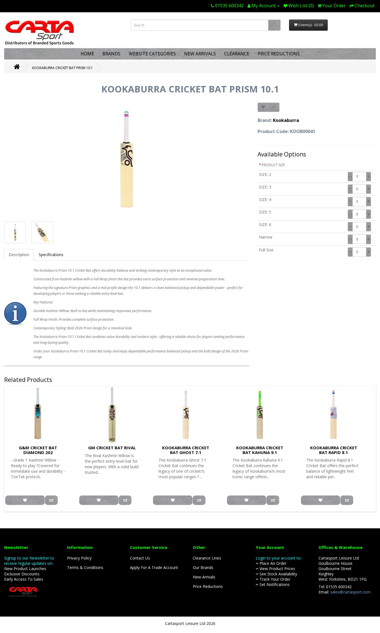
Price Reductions (208, 586)
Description (19, 254)
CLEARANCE (236, 54)
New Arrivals (204, 577)
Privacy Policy (79, 558)
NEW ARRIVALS (200, 54)
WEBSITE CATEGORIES (152, 54)
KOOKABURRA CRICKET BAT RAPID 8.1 (333, 450)
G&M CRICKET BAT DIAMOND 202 (38, 450)
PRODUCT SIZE (273, 165)
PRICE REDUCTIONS (279, 54)
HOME (87, 54)
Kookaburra (286, 120)
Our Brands (203, 567)
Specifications (51, 254)
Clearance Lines (207, 558)
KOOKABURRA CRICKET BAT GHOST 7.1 (185, 450)
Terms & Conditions (85, 567)
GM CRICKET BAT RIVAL (112, 447)
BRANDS (111, 54)
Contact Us (140, 558)
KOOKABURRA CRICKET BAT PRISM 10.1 (62, 67)
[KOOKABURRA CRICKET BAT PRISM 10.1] (126, 159)
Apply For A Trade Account (154, 567)
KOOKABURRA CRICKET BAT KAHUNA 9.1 (259, 450)
